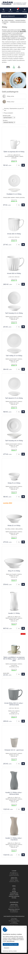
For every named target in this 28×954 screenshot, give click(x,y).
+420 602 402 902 (14, 874)
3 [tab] (16, 86)
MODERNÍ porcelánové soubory (18, 22)
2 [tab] (14, 86)
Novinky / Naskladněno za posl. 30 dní (14, 109)
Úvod (14, 888)
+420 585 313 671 (14, 912)
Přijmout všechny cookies (10, 944)
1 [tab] (11, 86)
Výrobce (5, 120)
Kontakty (14, 897)
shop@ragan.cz (14, 872)
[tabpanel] (14, 80)
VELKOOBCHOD (14, 893)
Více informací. (11, 941)
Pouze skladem (8, 113)
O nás (14, 889)
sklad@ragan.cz (14, 910)
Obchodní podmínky (14, 896)
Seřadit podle (6, 115)
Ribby (5, 23)
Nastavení (6, 948)
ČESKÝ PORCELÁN (9, 20)
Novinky (14, 891)
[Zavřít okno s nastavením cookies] (25, 927)
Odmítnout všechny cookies (10, 951)
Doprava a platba (14, 894)
